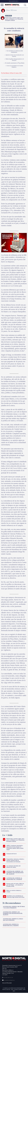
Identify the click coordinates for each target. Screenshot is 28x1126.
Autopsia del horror (11, 853)
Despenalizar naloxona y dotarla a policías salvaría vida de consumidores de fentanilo (15, 860)
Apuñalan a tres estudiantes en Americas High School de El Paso (15, 896)
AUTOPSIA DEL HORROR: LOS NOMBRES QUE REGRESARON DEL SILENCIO (14, 873)
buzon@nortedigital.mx (9, 980)
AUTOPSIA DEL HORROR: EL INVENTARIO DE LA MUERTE (14, 878)
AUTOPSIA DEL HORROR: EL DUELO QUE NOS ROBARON (13, 919)
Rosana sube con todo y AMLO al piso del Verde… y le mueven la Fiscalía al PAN (15, 885)
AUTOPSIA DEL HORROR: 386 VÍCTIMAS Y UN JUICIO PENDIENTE (14, 907)
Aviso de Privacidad (7, 982)
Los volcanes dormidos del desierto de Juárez (13, 866)
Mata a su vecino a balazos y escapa (13, 891)
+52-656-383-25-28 (8, 977)
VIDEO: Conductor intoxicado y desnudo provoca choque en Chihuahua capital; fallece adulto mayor (14, 847)
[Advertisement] (13, 941)
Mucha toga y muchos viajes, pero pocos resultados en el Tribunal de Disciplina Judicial (15, 840)
